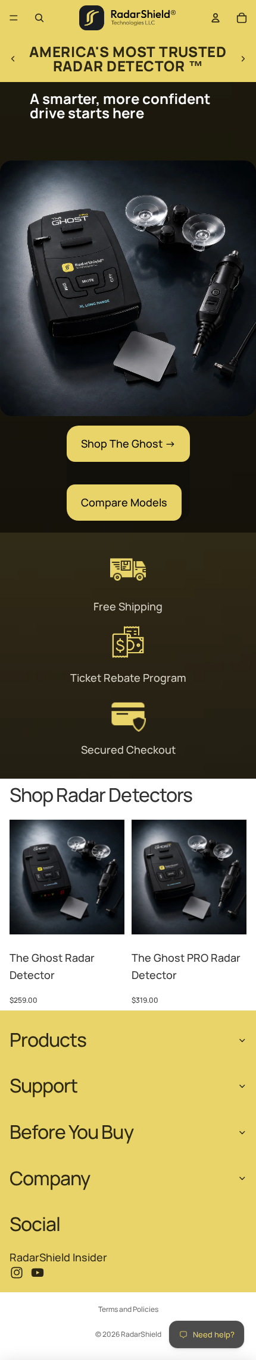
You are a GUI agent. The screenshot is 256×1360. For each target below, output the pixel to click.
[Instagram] (17, 1272)
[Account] (215, 18)
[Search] (39, 18)
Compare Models (124, 502)
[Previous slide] (13, 59)
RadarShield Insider (58, 1257)
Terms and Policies (128, 1309)
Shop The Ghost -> (128, 443)
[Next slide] (243, 59)
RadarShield (141, 1334)
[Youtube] (37, 1272)
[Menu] (13, 18)
